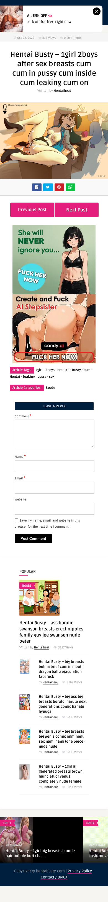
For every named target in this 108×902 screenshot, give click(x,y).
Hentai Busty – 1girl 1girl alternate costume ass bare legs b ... (37, 853)
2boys (50, 370)
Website (20, 499)
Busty (76, 370)
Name (20, 456)
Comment (23, 415)
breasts (63, 370)
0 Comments (72, 38)
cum (87, 370)
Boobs (50, 388)
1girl (39, 370)
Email (20, 478)
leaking (29, 377)
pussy (41, 377)
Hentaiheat (62, 91)
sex (51, 377)
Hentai (15, 377)
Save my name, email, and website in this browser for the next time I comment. (47, 523)
